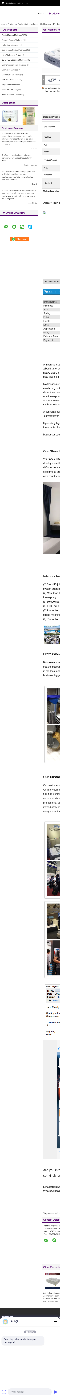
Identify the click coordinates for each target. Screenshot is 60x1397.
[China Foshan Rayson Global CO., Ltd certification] (9, 116)
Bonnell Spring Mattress (12, 40)
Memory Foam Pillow (11, 75)
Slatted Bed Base (9, 89)
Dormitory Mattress (10, 70)
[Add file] (4, 1391)
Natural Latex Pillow (10, 79)
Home (41, 13)
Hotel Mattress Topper (11, 94)
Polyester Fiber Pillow (11, 84)
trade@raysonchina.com (17, 3)
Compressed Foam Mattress (14, 65)
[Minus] (55, 1321)
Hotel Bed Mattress (10, 45)
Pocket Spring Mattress (28, 24)
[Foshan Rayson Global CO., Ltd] (17, 12)
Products (54, 13)
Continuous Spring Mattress (14, 50)
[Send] (55, 1391)
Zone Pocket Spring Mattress (14, 60)
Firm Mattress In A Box (11, 55)
